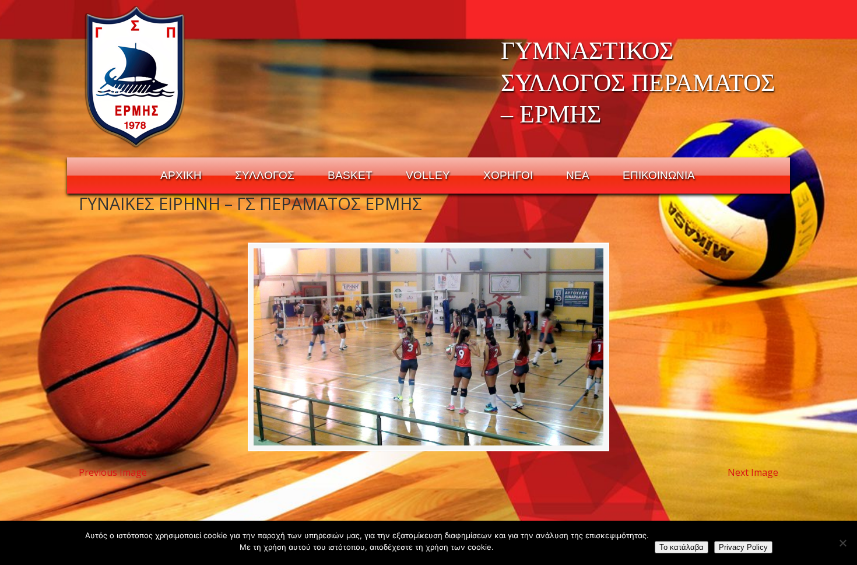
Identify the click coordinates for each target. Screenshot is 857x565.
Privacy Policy (743, 547)
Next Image (753, 472)
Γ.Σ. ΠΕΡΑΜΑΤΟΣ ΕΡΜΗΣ (135, 76)
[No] (842, 543)
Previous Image (113, 472)
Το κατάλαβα (681, 547)
